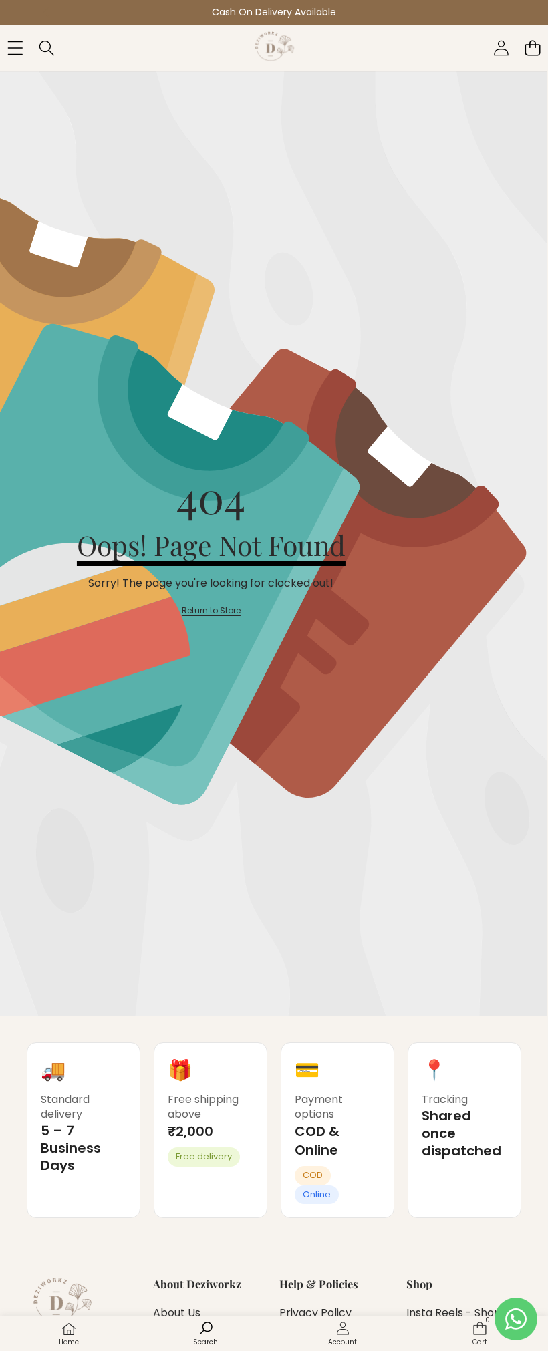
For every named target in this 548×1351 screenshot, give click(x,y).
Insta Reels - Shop (453, 1312)
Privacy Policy (315, 1312)
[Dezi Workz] (273, 48)
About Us (176, 1312)
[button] (532, 48)
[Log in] (501, 48)
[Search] (46, 48)
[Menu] (15, 48)
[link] (211, 611)
